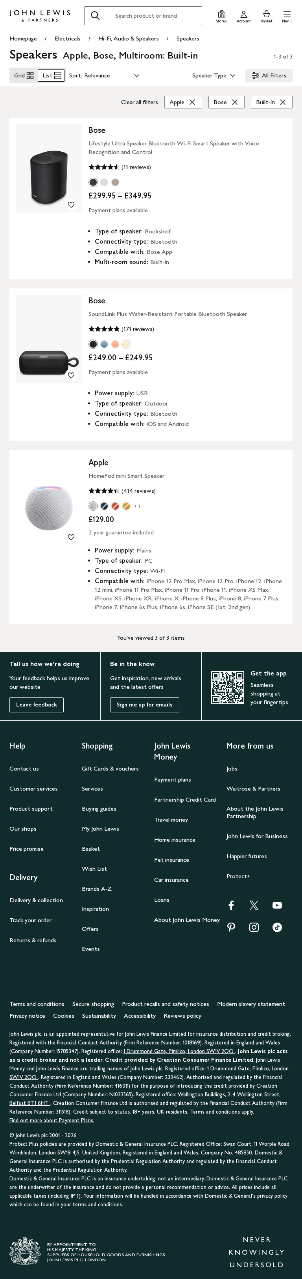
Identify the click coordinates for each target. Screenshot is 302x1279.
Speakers (188, 38)
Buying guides (99, 808)
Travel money (171, 819)
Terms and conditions (36, 1003)
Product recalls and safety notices (165, 1003)
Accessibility (140, 1015)
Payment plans (172, 779)
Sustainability (99, 1015)
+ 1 (137, 506)
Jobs (232, 768)
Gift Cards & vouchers (110, 768)
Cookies (63, 1015)
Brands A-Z (97, 888)
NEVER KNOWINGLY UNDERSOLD (257, 1252)
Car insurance (171, 879)
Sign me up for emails (145, 704)
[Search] (95, 15)
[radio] (93, 182)
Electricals (68, 38)
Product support (31, 808)
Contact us (24, 768)
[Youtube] (277, 908)
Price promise (26, 848)
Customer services (33, 788)
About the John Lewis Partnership (255, 812)
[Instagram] (254, 930)
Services (92, 788)
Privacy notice (27, 1015)
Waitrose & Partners (253, 788)
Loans (161, 899)
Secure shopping (93, 1003)
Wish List (94, 868)
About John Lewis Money (187, 919)
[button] (287, 15)
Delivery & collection (36, 900)
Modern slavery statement (251, 1003)
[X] (254, 908)
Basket (91, 848)
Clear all (139, 102)
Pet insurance (171, 859)
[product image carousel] (49, 168)
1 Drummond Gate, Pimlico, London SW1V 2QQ (179, 1051)
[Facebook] (231, 908)
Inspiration (95, 908)
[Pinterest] (231, 930)
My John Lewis (100, 828)
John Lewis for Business (257, 836)
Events (91, 948)
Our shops (23, 828)
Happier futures (246, 856)
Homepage (23, 38)
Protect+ (238, 876)
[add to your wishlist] (71, 204)
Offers (90, 928)
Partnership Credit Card (185, 799)
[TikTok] (277, 930)
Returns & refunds (33, 940)
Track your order (30, 920)
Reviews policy (182, 1015)
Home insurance (174, 839)
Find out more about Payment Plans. (51, 1120)
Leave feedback (36, 704)
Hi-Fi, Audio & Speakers (128, 38)
